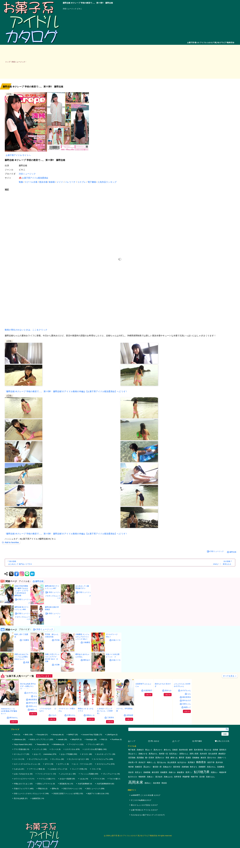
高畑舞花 (220, 783)
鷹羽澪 (181, 774)
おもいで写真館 (67, 771)
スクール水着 (31, 181)
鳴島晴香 (142, 793)
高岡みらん (183, 770)
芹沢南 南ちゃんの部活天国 (51, 635)
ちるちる (17, 785)
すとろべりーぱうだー (77, 776)
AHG (16, 751)
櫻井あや (86, 660)
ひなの (53, 715)
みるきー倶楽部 (66, 795)
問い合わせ (153, 758)
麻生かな (167, 766)
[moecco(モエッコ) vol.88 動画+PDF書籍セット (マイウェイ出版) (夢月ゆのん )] (9, 705)
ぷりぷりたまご (66, 790)
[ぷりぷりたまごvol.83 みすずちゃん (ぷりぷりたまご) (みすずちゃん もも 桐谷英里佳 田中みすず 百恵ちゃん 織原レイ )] (182, 705)
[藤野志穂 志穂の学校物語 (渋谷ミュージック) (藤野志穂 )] (37, 624)
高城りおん (210, 793)
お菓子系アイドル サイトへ (18, 155)
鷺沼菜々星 (157, 783)
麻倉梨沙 (222, 770)
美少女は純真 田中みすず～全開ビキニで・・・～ (28, 710)
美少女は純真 (19, 815)
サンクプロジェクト (36, 776)
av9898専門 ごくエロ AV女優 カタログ (145, 812)
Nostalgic (89, 756)
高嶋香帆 (146, 789)
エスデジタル (70, 766)
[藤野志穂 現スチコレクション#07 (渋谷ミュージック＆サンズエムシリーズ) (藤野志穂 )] (37, 604)
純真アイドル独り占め (96, 810)
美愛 (27, 662)
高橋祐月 (140, 766)
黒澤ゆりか (159, 774)
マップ (175, 758)
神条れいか (90, 715)
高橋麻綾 (195, 774)
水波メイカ (116, 640)
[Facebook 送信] (16, 574)
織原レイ (33, 734)
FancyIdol (40, 751)
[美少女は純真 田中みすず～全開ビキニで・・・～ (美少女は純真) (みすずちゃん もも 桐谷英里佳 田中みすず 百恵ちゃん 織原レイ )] (28, 705)
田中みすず (33, 727)
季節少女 (41, 805)
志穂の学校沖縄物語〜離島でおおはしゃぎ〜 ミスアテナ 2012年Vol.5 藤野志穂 (21, 591)
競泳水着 (43, 181)
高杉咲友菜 (183, 766)
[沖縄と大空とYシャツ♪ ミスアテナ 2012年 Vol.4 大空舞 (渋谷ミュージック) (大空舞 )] (37, 671)
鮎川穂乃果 (201, 788)
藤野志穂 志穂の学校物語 (52, 608)
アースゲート (74, 761)
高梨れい (214, 789)
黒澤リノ (189, 789)
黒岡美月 (222, 766)
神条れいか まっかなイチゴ (85, 709)
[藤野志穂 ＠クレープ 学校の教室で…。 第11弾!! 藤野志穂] (120, 122)
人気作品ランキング (107, 181)
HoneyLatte (56, 751)
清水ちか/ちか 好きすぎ (163, 709)
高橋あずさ (167, 783)
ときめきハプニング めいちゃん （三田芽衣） (105, 710)
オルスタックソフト (104, 771)
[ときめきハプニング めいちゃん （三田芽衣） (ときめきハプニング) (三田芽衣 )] (105, 705)
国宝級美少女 (65, 800)
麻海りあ (174, 774)
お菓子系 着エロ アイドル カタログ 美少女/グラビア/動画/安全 (210, 42)
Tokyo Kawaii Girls (21, 761)
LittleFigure (111, 751)
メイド (60, 181)
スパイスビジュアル (101, 776)
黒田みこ (148, 799)
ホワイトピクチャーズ (22, 795)
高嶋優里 (202, 783)
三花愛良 (25, 640)
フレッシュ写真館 (87, 790)
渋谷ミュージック (27, 173)
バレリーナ (70, 181)
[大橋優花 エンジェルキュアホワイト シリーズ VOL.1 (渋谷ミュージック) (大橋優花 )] (67, 651)
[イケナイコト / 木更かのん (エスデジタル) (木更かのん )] (67, 705)
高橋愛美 (163, 789)
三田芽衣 (110, 717)
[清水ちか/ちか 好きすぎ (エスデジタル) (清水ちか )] (163, 705)
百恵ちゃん (33, 731)
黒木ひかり (158, 766)
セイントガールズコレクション (26, 780)
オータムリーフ (20, 771)
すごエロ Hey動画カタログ (141, 817)
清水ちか (168, 715)
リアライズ (97, 795)
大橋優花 (86, 642)
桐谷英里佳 (33, 724)
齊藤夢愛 (186, 793)
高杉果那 (156, 799)
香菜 (167, 774)
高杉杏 (131, 789)
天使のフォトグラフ (21, 805)
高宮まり (138, 789)
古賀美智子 (148, 715)
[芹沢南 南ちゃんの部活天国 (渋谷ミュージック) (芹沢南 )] (37, 651)
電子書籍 (92, 181)
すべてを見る (230, 675)
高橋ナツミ (222, 774)
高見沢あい (173, 770)
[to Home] (31, 44)
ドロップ (95, 785)
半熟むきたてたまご (21, 800)
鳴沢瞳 (131, 783)
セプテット (62, 780)
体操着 (52, 181)
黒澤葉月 (191, 779)
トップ (7, 61)
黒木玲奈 (219, 779)
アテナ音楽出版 (20, 766)
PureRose (115, 756)
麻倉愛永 (180, 789)
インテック (38, 766)
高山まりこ (132, 770)
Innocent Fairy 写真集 (90, 751)
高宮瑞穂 (131, 774)
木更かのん (71, 715)
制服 (21, 181)
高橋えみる (168, 793)
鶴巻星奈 (201, 778)
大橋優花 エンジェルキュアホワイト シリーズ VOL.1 (82, 636)
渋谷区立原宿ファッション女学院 (66, 810)
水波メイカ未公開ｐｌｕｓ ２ (112, 655)
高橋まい (150, 793)
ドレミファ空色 (78, 785)
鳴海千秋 (194, 793)
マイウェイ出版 (45, 795)
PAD (103, 756)
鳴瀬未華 (222, 789)
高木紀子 (142, 779)
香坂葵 (164, 799)
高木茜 (202, 793)
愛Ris (54, 805)
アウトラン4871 (94, 761)
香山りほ (207, 766)
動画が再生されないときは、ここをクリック (26, 329)
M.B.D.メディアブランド (39, 756)
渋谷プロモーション (70, 805)
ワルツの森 (113, 795)
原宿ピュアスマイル (44, 800)
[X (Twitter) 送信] (11, 574)
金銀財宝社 (36, 815)
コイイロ (17, 776)
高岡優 (215, 766)
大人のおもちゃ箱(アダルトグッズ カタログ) (148, 831)
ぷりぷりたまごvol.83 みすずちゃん (182, 709)
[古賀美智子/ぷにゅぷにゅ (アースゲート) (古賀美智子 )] (144, 705)
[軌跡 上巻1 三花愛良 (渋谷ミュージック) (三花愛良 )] (7, 651)
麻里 (191, 766)
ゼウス (47, 780)
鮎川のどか (132, 793)
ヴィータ (54, 766)
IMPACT (71, 751)
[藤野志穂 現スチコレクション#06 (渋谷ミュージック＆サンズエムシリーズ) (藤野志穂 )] (7, 625)
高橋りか (172, 789)
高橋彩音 (138, 783)
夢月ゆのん (13, 717)
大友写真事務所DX (104, 800)
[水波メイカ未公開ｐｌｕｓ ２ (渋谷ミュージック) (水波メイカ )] (98, 671)
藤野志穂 (233, 552)
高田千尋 (210, 779)
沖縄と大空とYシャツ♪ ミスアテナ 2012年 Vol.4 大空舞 (52, 657)
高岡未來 (135, 798)
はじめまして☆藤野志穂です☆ (82, 587)
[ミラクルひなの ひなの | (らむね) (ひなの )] (47, 705)
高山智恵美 (171, 779)
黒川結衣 (158, 793)
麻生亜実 (155, 789)
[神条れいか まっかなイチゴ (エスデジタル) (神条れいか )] (86, 705)
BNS (26, 751)
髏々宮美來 (149, 774)
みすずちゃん (32, 717)
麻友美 (203, 774)
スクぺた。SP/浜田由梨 (124, 709)
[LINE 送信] (27, 574)
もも (35, 721)
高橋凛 (175, 766)
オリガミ (85, 771)
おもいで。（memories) (43, 771)
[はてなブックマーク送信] (32, 574)
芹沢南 (57, 640)
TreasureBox (41, 761)
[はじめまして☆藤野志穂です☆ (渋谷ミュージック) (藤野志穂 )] (67, 603)
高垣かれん (211, 783)
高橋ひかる (142, 770)
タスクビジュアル (103, 780)
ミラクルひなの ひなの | (47, 709)
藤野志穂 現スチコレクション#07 (52, 587)
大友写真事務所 (84, 800)
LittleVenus (18, 756)
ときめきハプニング (57, 785)
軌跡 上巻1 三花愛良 (21, 635)
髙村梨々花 (163, 770)
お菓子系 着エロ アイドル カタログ (144, 826)
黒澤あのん (153, 770)
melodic (61, 756)
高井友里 (203, 770)
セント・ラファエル (81, 780)
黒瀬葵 (188, 774)
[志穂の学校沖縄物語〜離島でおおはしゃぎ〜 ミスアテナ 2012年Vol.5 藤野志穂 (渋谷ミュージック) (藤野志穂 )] (7, 603)
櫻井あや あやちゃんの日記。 (82, 655)
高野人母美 (194, 770)
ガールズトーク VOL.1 (112, 635)
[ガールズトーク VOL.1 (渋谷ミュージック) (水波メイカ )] (98, 651)
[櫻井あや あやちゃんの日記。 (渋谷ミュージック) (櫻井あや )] (67, 671)
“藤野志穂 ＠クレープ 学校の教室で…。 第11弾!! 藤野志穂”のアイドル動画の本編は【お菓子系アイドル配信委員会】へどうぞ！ (67, 391)
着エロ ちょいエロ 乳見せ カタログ (144, 822)
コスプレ (81, 181)
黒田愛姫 (140, 774)
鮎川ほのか (182, 779)
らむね (82, 795)
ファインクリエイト (44, 790)
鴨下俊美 (131, 766)
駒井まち (193, 783)
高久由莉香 (212, 770)
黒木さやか (211, 774)
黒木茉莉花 (198, 766)
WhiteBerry (57, 761)
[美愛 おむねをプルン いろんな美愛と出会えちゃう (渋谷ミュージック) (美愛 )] (7, 671)
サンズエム (56, 776)
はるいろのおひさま (21, 790)
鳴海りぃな (151, 779)
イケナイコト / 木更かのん (67, 709)
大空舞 (57, 664)
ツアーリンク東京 (35, 785)
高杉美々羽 (132, 779)
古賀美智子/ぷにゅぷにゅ (143, 709)
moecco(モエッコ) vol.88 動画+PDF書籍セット (9, 710)
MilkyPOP (75, 756)
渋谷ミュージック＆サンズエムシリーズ (22, 616)
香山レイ (148, 766)
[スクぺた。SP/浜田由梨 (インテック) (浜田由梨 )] (124, 705)
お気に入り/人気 (222, 758)
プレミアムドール (109, 790)
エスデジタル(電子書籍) (93, 766)
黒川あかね (161, 779)
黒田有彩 (176, 783)
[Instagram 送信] (22, 574)
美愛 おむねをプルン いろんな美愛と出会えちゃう (21, 656)
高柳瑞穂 (185, 783)
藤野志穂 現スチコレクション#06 (21, 608)
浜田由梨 (129, 715)
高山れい (147, 783)
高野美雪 (177, 793)
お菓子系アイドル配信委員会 (35, 178)
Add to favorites (12, 542)
